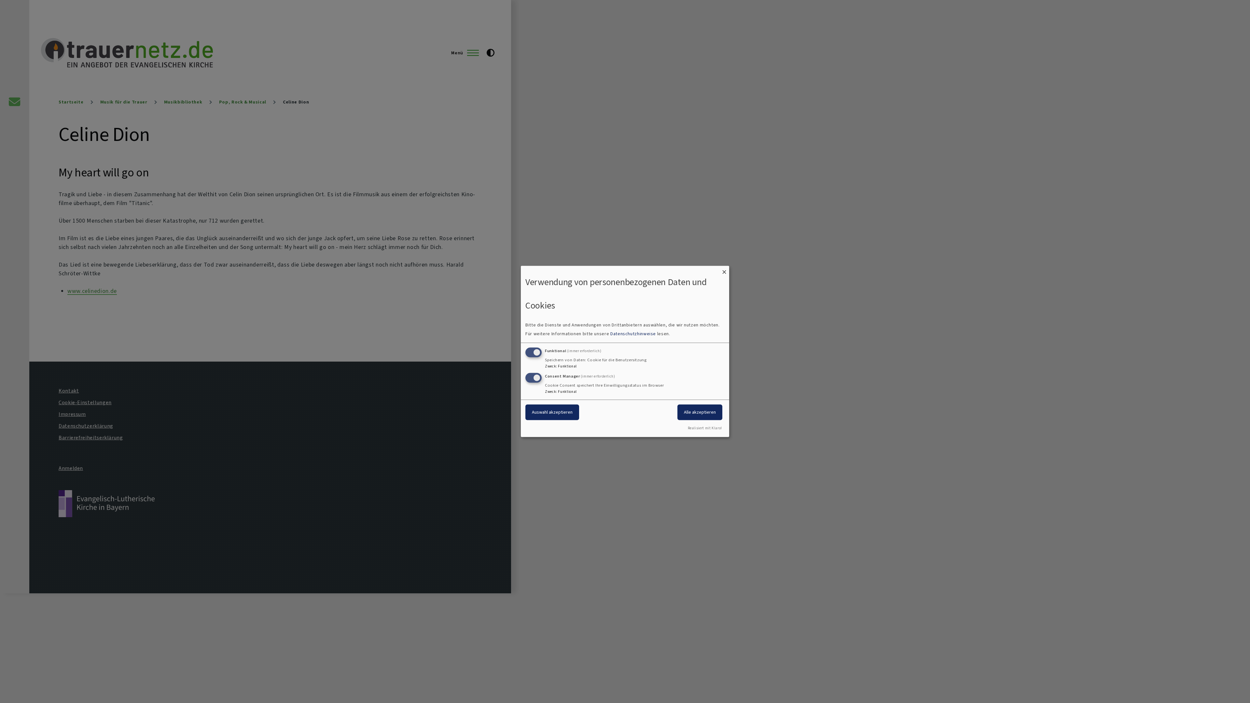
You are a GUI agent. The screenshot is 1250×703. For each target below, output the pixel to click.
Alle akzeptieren (700, 412)
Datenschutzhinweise (633, 334)
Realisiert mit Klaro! (705, 428)
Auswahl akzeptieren (552, 412)
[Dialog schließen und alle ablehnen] (724, 270)
